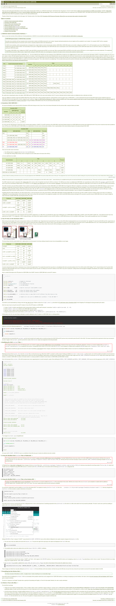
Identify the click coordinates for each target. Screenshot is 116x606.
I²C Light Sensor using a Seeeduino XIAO (9, 6)
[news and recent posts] (2, 4)
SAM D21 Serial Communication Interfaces (14, 21)
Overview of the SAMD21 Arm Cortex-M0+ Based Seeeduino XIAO (14, 7)
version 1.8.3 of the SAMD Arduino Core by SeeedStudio (48, 344)
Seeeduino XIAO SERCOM (10, 22)
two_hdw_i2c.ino (29, 302)
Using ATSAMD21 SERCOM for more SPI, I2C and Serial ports (35, 12)
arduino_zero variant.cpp (39, 183)
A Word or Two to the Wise (10, 31)
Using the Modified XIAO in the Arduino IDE (16, 28)
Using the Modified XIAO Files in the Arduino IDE (18, 479)
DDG (111, 3)
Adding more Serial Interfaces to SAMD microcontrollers (89, 10)
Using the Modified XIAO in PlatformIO (15, 26)
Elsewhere (58, 183)
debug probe (26, 182)
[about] (4, 4)
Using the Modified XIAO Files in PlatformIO (16, 455)
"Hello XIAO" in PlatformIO (15, 465)
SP (113, 3)
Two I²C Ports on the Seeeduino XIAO (13, 23)
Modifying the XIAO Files (12, 25)
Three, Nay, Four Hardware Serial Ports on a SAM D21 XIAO (101, 589)
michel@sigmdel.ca (61, 604)
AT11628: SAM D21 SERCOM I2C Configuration (72, 36)
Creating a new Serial (21, 100)
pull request (39, 348)
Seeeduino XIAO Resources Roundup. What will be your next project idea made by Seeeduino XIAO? (65, 16)
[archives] (6, 4)
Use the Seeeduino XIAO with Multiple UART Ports (101, 576)
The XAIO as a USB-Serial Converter (107, 6)
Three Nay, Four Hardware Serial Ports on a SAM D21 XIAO (103, 7)
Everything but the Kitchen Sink (11, 29)
